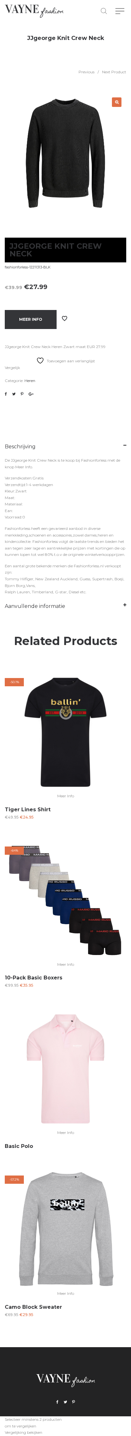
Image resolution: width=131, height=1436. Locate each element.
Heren (29, 380)
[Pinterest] (73, 1402)
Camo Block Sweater (33, 1307)
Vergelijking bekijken (23, 1432)
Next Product (114, 71)
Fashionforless (94, 460)
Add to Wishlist (64, 318)
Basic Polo (19, 1146)
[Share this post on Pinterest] (22, 394)
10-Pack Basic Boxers (33, 978)
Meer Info (30, 319)
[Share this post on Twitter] (14, 394)
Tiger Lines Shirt (28, 810)
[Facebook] (57, 1402)
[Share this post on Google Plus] (31, 394)
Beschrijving (20, 447)
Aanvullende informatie (35, 606)
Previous (86, 71)
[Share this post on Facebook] (6, 394)
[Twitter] (65, 1402)
